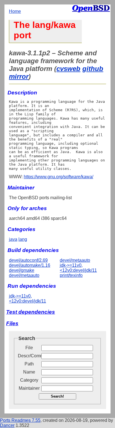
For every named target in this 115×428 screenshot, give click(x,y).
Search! (57, 396)
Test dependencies (30, 312)
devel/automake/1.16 (29, 265)
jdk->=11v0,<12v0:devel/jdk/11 (78, 268)
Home (15, 11)
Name (29, 372)
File (29, 347)
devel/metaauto (24, 275)
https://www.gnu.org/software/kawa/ (58, 176)
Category (29, 380)
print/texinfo (71, 275)
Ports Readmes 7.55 (20, 420)
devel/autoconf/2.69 (28, 260)
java (13, 239)
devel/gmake (21, 270)
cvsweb (68, 68)
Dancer (7, 425)
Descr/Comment (29, 355)
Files (12, 323)
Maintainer (29, 388)
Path (29, 364)
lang (22, 239)
